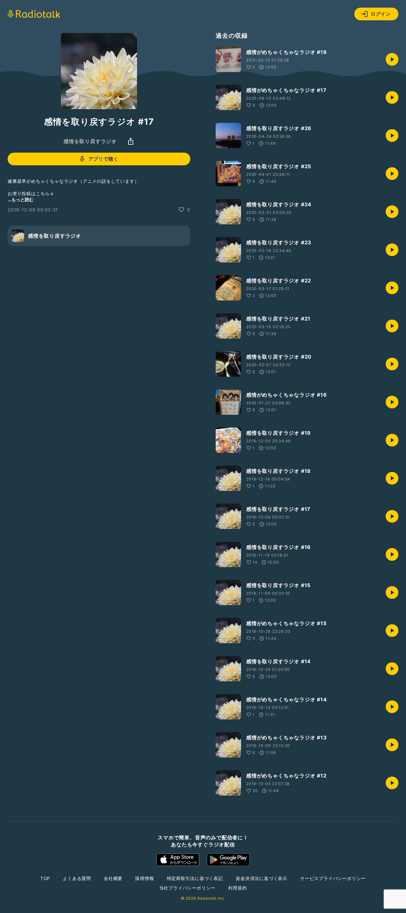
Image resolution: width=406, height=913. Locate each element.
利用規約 (237, 887)
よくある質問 (77, 878)
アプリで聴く (103, 159)
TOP (45, 878)
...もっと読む (21, 199)
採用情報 (144, 878)
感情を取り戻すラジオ (90, 141)
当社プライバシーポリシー (187, 887)
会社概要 (113, 878)
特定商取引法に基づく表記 (195, 878)
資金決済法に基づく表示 (261, 878)
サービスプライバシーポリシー (333, 878)
